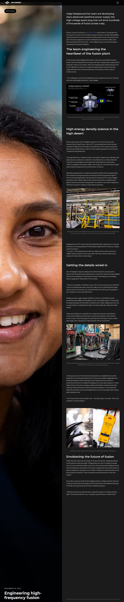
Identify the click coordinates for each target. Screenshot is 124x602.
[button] (117, 2)
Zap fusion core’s (91, 32)
